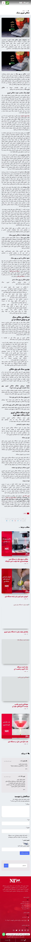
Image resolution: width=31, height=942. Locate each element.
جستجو (6, 865)
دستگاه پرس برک (25, 909)
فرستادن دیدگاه (24, 853)
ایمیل (27, 827)
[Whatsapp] (3, 934)
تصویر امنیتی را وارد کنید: (23, 846)
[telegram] (19, 930)
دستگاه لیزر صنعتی (25, 907)
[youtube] (13, 930)
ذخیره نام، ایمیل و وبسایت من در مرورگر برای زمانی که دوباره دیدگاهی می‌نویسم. (17, 836)
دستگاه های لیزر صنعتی (11, 497)
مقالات (25, 513)
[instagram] (25, 930)
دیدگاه (27, 804)
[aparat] (22, 930)
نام (28, 820)
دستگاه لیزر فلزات (25, 902)
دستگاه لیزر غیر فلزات (14, 271)
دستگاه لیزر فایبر (21, 276)
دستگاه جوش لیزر (25, 905)
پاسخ (26, 768)
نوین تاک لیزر (26, 496)
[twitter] (16, 930)
